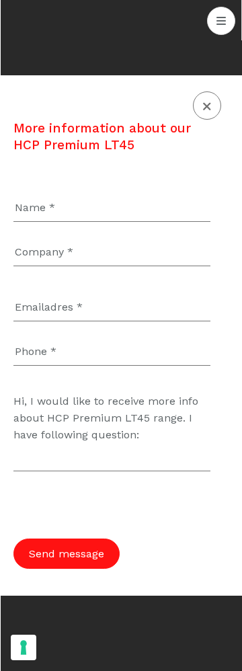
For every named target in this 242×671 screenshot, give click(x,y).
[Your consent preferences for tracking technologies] (23, 647)
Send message (66, 553)
